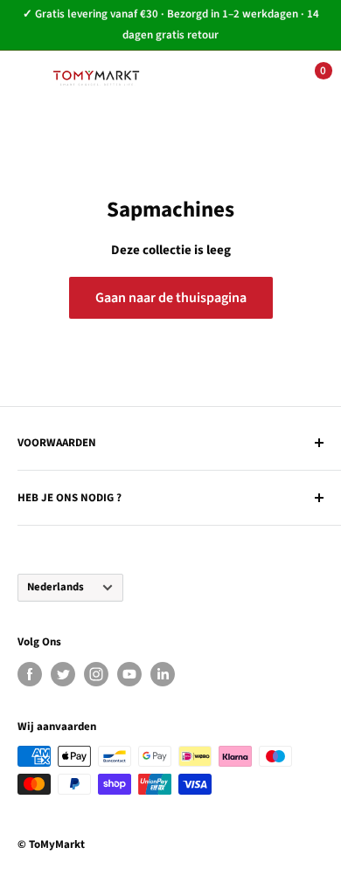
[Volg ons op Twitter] (63, 674)
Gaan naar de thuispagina (171, 297)
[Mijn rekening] (254, 78)
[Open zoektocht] (201, 78)
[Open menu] (26, 78)
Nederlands (55, 587)
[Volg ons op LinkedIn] (162, 674)
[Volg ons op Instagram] (96, 674)
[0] (309, 78)
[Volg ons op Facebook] (29, 674)
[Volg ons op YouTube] (129, 674)
